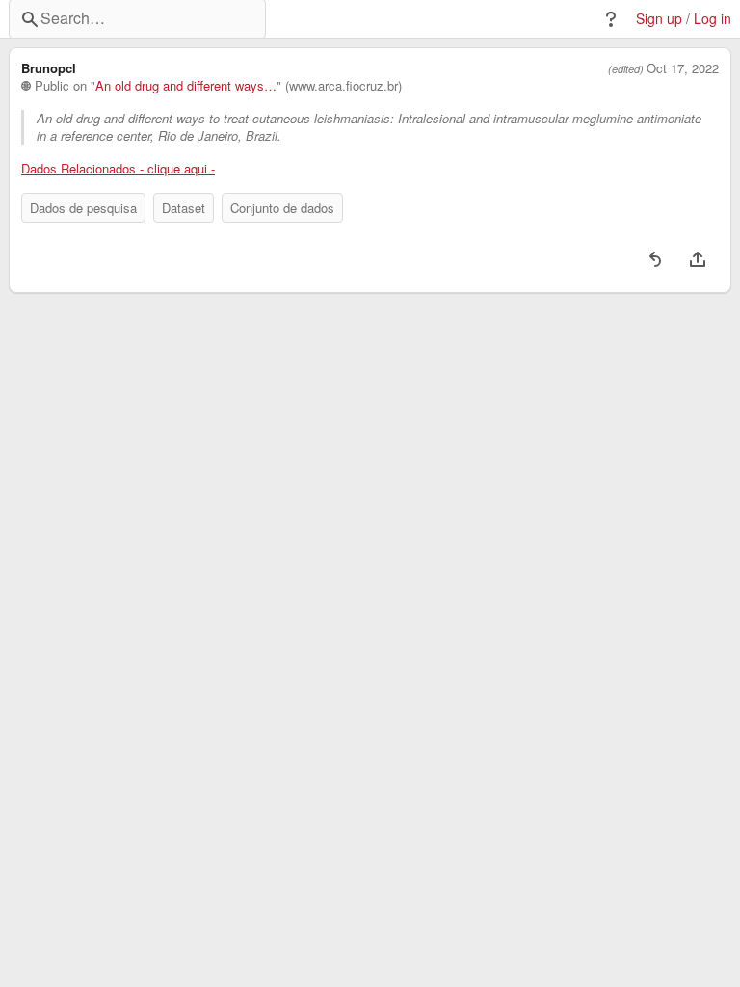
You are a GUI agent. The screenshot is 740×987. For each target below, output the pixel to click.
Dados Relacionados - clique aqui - (118, 168)
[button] (611, 19)
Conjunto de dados (282, 207)
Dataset (183, 207)
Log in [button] (712, 19)
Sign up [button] (659, 19)
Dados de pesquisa (83, 207)
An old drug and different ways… (186, 85)
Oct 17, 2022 (683, 68)
